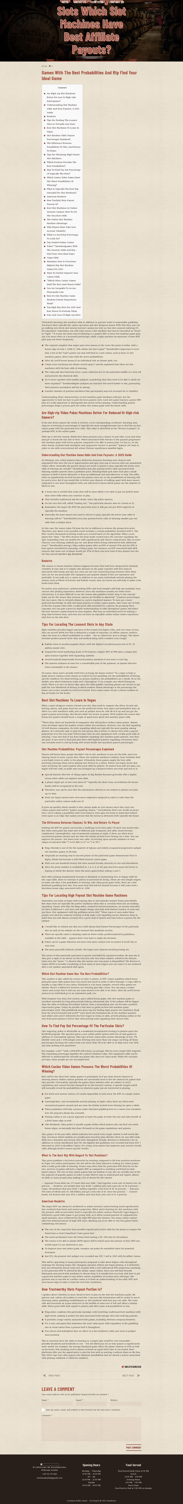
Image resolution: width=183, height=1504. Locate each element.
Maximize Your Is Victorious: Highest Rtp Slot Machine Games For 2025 (61, 265)
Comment (47, 1415)
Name (45, 1400)
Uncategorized (133, 1366)
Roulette (51, 116)
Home (65, 2)
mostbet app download (70, 554)
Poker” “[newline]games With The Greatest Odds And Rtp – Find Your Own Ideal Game (62, 250)
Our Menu (98, 2)
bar (45, 66)
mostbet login (115, 448)
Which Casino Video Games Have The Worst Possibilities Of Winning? (63, 181)
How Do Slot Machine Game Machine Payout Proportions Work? (61, 300)
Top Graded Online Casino (60, 242)
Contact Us (116, 2)
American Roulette (56, 196)
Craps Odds (53, 257)
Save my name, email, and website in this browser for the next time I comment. (83, 1410)
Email (79, 1400)
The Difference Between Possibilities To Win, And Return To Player (63, 147)
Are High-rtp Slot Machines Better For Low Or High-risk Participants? (61, 97)
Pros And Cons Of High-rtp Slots (63, 315)
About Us (80, 2)
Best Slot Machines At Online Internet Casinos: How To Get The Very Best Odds (62, 212)
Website (114, 1400)
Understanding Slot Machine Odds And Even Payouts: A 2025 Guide (63, 109)
